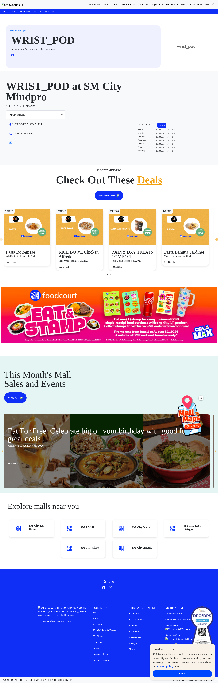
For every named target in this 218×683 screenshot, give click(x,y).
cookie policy (165, 666)
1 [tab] (107, 274)
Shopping (133, 625)
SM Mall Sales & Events (104, 630)
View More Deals (107, 195)
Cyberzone (98, 642)
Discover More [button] (195, 4)
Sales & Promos (136, 619)
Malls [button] (105, 4)
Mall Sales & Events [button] (175, 4)
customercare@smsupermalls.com (55, 621)
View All (13, 397)
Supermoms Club (173, 613)
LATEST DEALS (25, 11)
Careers (96, 648)
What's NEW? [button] (93, 4)
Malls (95, 612)
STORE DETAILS (9, 11)
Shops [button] (114, 4)
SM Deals (97, 624)
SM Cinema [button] (143, 4)
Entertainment (135, 637)
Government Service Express (179, 619)
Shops (95, 618)
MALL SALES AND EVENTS (45, 11)
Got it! (182, 673)
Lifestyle (133, 643)
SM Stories (134, 613)
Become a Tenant (101, 654)
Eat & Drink (135, 631)
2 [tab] (110, 274)
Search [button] (208, 4)
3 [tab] (10, 492)
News (132, 649)
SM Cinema (98, 636)
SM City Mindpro (17, 30)
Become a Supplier (101, 660)
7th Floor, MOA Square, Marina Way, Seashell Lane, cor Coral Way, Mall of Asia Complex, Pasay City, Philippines (62, 611)
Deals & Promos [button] (127, 4)
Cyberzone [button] (157, 4)
